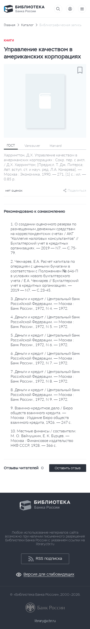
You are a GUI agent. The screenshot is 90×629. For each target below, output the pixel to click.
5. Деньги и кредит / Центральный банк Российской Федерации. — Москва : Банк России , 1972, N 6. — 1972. (45, 340)
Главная (9, 25)
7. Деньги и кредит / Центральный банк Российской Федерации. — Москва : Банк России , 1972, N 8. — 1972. (45, 376)
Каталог (27, 25)
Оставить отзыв (68, 468)
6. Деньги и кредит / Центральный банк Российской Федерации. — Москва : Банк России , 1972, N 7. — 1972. (45, 358)
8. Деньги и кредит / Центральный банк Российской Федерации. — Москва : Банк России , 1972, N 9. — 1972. (45, 394)
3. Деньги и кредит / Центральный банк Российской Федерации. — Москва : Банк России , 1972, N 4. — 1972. (45, 303)
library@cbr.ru (45, 621)
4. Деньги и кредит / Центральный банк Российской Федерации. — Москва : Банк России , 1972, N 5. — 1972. (45, 321)
